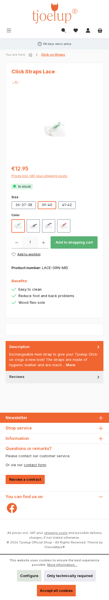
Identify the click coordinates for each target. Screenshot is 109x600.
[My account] (88, 31)
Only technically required (70, 576)
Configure (29, 576)
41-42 (67, 205)
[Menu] (9, 31)
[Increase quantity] (43, 242)
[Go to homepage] (54, 13)
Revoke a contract (25, 479)
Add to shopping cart (74, 242)
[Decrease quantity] (16, 242)
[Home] (31, 54)
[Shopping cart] (100, 31)
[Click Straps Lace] (54, 130)
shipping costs (56, 533)
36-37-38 (23, 205)
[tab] (54, 356)
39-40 (47, 205)
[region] (54, 129)
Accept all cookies (56, 591)
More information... (62, 565)
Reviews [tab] (16, 377)
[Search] (64, 31)
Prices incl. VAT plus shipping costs (39, 176)
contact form (35, 465)
